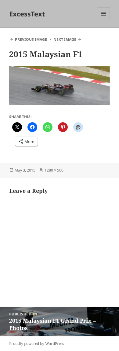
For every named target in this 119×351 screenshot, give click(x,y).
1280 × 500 (54, 170)
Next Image (64, 39)
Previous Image (31, 39)
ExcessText (27, 13)
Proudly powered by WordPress (36, 343)
